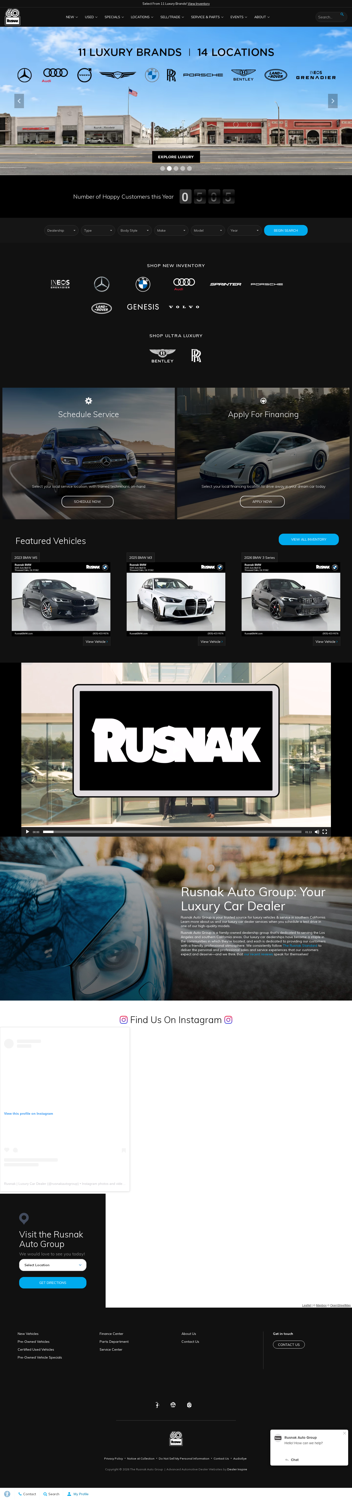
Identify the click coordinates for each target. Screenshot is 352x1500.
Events (237, 17)
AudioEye (240, 1458)
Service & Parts (205, 17)
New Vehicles (28, 1334)
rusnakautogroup (65, 1184)
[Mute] (317, 831)
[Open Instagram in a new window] (189, 1405)
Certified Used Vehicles (36, 1349)
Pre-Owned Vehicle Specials (40, 1357)
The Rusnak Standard (300, 945)
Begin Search (286, 230)
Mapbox (321, 1305)
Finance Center (111, 1334)
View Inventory (199, 4)
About (260, 17)
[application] (176, 750)
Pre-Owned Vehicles (34, 1341)
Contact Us (190, 1341)
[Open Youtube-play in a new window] (173, 1405)
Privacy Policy (113, 1458)
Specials (112, 17)
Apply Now (262, 501)
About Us (189, 1334)
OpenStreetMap (340, 1305)
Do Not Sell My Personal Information (184, 1458)
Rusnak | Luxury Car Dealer (25, 1184)
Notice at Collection (140, 1458)
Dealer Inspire (237, 1469)
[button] (162, 168)
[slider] (172, 832)
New (70, 17)
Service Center (111, 1349)
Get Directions (52, 1283)
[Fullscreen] (324, 831)
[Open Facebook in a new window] (157, 1405)
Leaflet (306, 1305)
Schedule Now (87, 501)
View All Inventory (308, 539)
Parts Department (114, 1341)
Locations (140, 17)
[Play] (27, 831)
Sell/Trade (170, 17)
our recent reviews (258, 954)
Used (89, 17)
